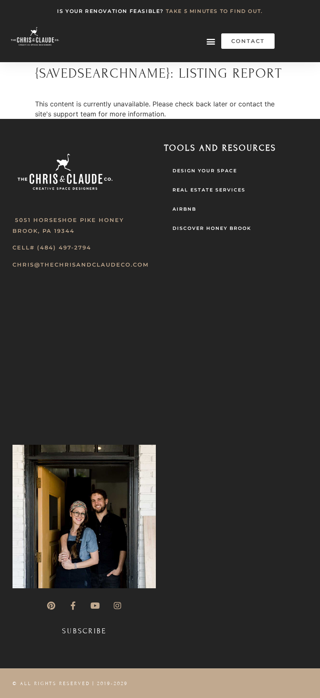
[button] (211, 41)
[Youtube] (95, 606)
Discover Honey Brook (211, 228)
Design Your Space (204, 171)
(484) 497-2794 (64, 247)
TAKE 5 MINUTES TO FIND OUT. (214, 11)
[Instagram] (117, 606)
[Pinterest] (51, 606)
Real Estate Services (208, 190)
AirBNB (184, 209)
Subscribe (84, 631)
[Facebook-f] (73, 606)
